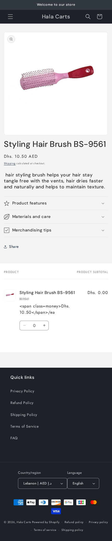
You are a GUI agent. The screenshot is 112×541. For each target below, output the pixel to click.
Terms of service (45, 530)
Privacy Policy (22, 391)
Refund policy (74, 522)
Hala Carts (24, 522)
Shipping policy (72, 530)
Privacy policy (98, 522)
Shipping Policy (23, 414)
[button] (10, 16)
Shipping (10, 163)
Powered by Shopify (46, 522)
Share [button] (14, 246)
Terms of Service (24, 426)
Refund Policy (22, 402)
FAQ (14, 438)
